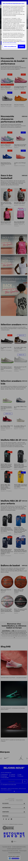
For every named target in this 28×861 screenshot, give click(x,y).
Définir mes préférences (10, 46)
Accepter (21, 46)
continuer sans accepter (9, 27)
